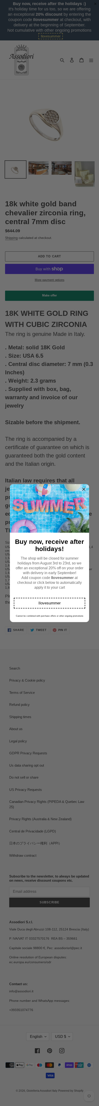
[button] (49, 603)
